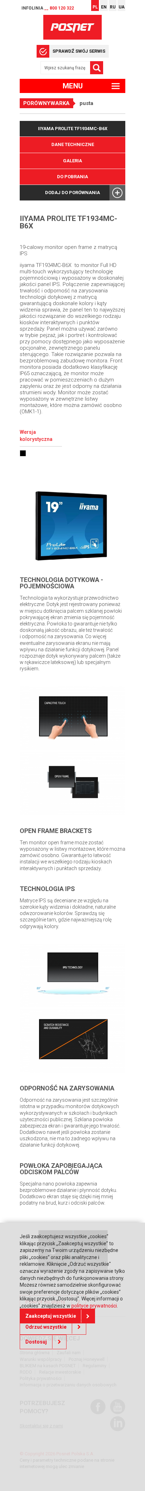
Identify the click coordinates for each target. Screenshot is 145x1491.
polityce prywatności (94, 1306)
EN (104, 7)
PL (95, 7)
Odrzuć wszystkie (46, 1327)
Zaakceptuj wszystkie (50, 1316)
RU (112, 7)
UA (122, 7)
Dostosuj (36, 1342)
